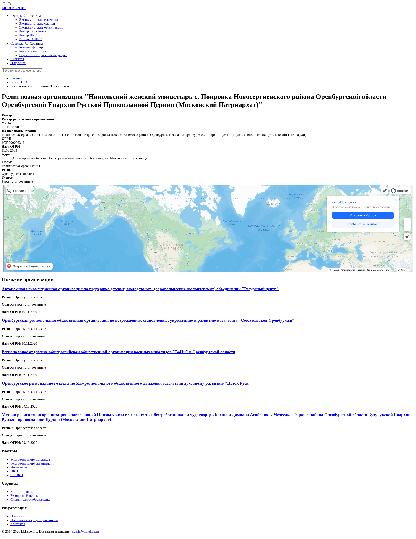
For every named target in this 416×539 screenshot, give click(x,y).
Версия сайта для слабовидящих (43, 55)
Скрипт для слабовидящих (30, 499)
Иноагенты (18, 467)
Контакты (17, 524)
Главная (16, 78)
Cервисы (17, 43)
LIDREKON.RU (14, 8)
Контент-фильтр (31, 47)
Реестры (16, 16)
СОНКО (16, 475)
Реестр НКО (28, 35)
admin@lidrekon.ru (85, 531)
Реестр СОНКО (30, 39)
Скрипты (17, 59)
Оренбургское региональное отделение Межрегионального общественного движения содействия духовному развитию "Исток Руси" (126, 383)
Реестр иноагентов (33, 31)
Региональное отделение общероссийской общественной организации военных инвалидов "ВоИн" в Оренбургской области (118, 352)
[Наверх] (3, 536)
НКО (14, 471)
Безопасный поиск (33, 51)
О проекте (18, 63)
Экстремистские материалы (39, 19)
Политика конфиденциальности (34, 520)
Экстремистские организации (41, 27)
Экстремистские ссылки (37, 23)
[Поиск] (44, 71)
